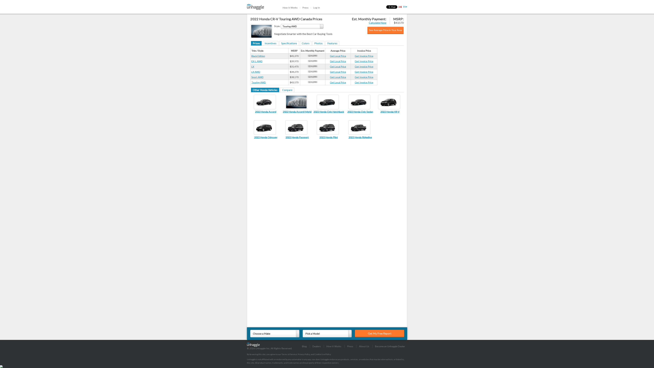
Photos (318, 43)
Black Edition (258, 56)
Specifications (289, 43)
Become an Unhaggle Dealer (390, 346)
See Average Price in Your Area (385, 30)
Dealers (317, 346)
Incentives (270, 43)
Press (305, 7)
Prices (256, 43)
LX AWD (255, 71)
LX (252, 66)
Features (332, 43)
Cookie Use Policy (323, 354)
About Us (364, 346)
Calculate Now (377, 22)
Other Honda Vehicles (265, 89)
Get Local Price (338, 56)
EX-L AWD (256, 61)
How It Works (290, 7)
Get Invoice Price (364, 56)
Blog (304, 346)
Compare (287, 89)
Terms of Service (289, 354)
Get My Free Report (379, 333)
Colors (305, 43)
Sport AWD (257, 77)
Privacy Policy (304, 354)
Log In (316, 7)
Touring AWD (258, 82)
